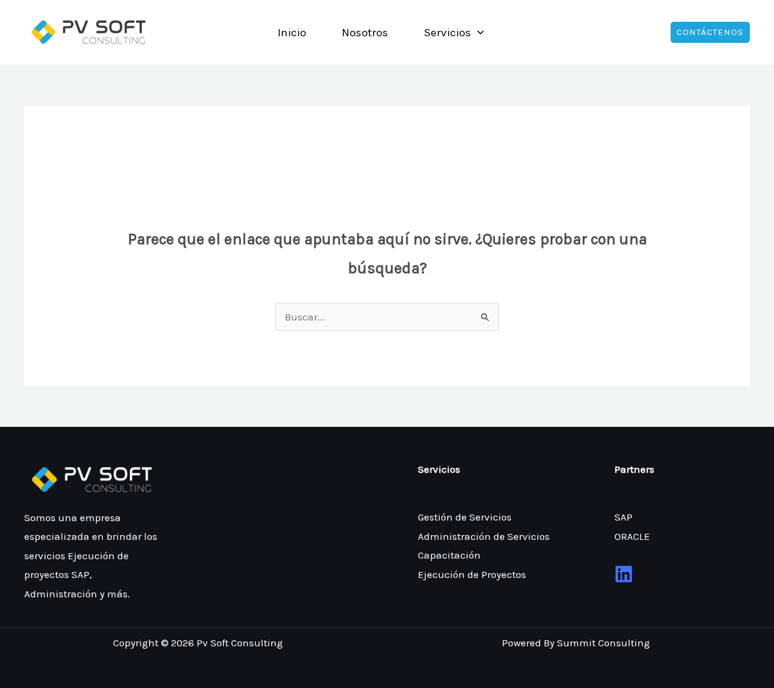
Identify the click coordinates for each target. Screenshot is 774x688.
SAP (623, 517)
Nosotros (365, 32)
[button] (710, 32)
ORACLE (632, 536)
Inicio (292, 32)
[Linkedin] (623, 574)
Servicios (447, 32)
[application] (477, 32)
